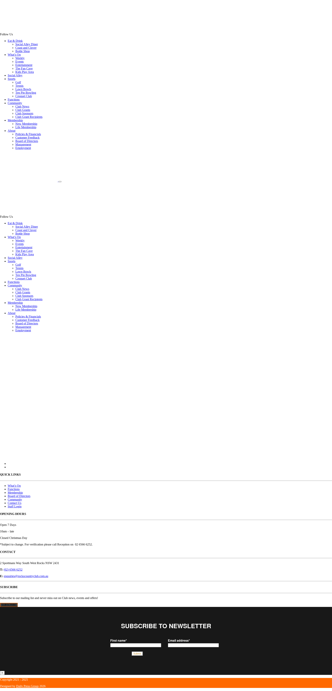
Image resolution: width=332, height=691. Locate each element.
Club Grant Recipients (28, 116)
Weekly (20, 58)
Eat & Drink (15, 40)
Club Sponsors (24, 113)
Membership (15, 120)
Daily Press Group (27, 686)
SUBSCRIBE (9, 604)
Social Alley (15, 75)
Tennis (19, 85)
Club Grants (22, 110)
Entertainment (23, 65)
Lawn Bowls (23, 89)
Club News (22, 106)
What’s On (14, 54)
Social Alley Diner (26, 44)
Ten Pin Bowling (25, 92)
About (11, 130)
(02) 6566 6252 (13, 569)
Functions (14, 99)
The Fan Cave (24, 68)
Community (15, 103)
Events (19, 61)
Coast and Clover (26, 47)
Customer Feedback (27, 137)
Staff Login (15, 506)
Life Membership (25, 127)
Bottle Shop (22, 51)
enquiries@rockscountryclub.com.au (26, 576)
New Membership (26, 123)
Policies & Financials (28, 134)
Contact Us (14, 503)
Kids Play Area (24, 72)
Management (23, 144)
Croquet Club (23, 96)
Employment (23, 148)
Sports (11, 78)
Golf (18, 82)
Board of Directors (26, 141)
